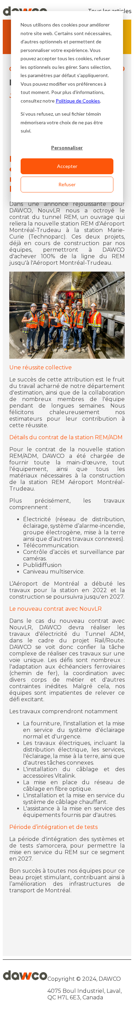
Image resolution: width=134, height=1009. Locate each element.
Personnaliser (67, 147)
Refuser (67, 184)
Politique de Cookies (78, 101)
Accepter (67, 166)
